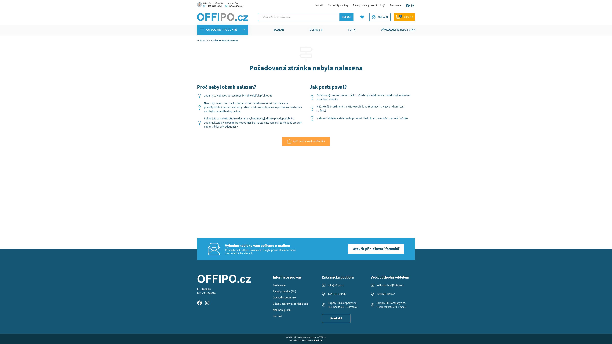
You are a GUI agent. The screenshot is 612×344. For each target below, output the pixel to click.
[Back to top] (605, 325)
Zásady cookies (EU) (284, 292)
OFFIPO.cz (202, 40)
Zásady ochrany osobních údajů (369, 5)
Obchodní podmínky (338, 5)
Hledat (346, 17)
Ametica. (318, 340)
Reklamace (395, 5)
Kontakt (319, 5)
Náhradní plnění (282, 310)
